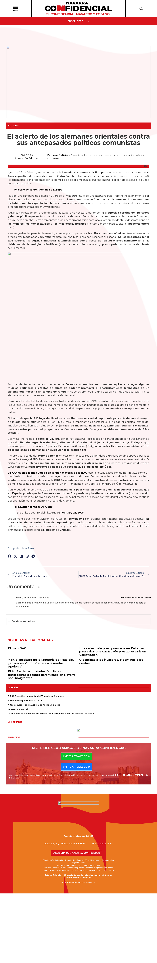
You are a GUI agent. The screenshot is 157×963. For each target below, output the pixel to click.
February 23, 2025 (72, 512)
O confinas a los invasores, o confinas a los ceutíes (111, 661)
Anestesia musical (18, 709)
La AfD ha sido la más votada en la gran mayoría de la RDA (47, 472)
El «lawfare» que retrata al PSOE (25, 700)
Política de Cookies (102, 843)
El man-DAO (17, 648)
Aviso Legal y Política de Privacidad (64, 843)
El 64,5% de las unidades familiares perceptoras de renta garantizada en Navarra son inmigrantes (42, 675)
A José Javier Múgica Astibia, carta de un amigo (34, 705)
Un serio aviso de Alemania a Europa (38, 189)
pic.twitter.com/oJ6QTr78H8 (34, 506)
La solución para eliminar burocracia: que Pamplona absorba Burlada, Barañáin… (52, 713)
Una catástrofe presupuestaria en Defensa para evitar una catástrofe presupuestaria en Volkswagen (112, 652)
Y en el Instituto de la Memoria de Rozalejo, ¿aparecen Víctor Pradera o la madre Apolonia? (41, 663)
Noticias (13, 125)
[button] (9, 556)
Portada (52, 155)
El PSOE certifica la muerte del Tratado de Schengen (36, 696)
